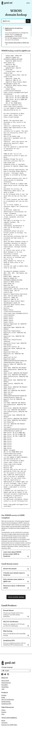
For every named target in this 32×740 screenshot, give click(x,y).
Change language (7, 667)
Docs (2, 714)
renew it (15, 38)
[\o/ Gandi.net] (16, 663)
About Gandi (5, 680)
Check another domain (16, 597)
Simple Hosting (5, 701)
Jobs (2, 689)
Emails (3, 697)
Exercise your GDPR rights (9, 724)
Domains (3, 695)
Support (3, 712)
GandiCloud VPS (6, 703)
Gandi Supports (6, 682)
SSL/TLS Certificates (7, 699)
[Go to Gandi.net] (6, 3)
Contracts (4, 722)
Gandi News (5, 687)
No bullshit (4, 684)
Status (3, 710)
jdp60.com (8, 28)
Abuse (3, 720)
